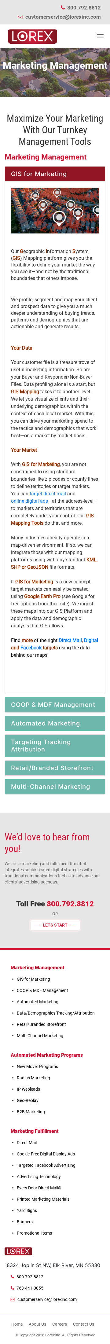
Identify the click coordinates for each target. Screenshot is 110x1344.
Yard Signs (27, 1210)
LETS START (55, 925)
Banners (25, 1221)
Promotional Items (34, 1233)
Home (17, 1324)
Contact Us (83, 1324)
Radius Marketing (33, 1077)
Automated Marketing (45, 723)
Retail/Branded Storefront (52, 768)
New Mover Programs (37, 1066)
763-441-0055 (29, 1288)
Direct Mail (70, 640)
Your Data (21, 348)
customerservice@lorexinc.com (63, 17)
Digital (91, 640)
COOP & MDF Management (53, 704)
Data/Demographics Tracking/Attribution (56, 1013)
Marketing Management (37, 968)
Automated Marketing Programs (47, 1055)
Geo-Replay (27, 1100)
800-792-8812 (29, 1276)
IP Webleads (28, 1089)
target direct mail (48, 494)
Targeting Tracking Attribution (41, 745)
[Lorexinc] (32, 36)
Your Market (24, 450)
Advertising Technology (39, 1176)
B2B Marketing (31, 1111)
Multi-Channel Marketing (50, 786)
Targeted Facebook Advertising (46, 1165)
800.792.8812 (84, 8)
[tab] (55, 174)
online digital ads (29, 501)
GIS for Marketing (39, 174)
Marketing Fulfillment (35, 1131)
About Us (37, 1324)
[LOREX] (18, 1251)
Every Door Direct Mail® (39, 1187)
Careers (59, 1324)
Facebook (31, 648)
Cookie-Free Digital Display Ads (46, 1153)
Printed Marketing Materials (43, 1199)
